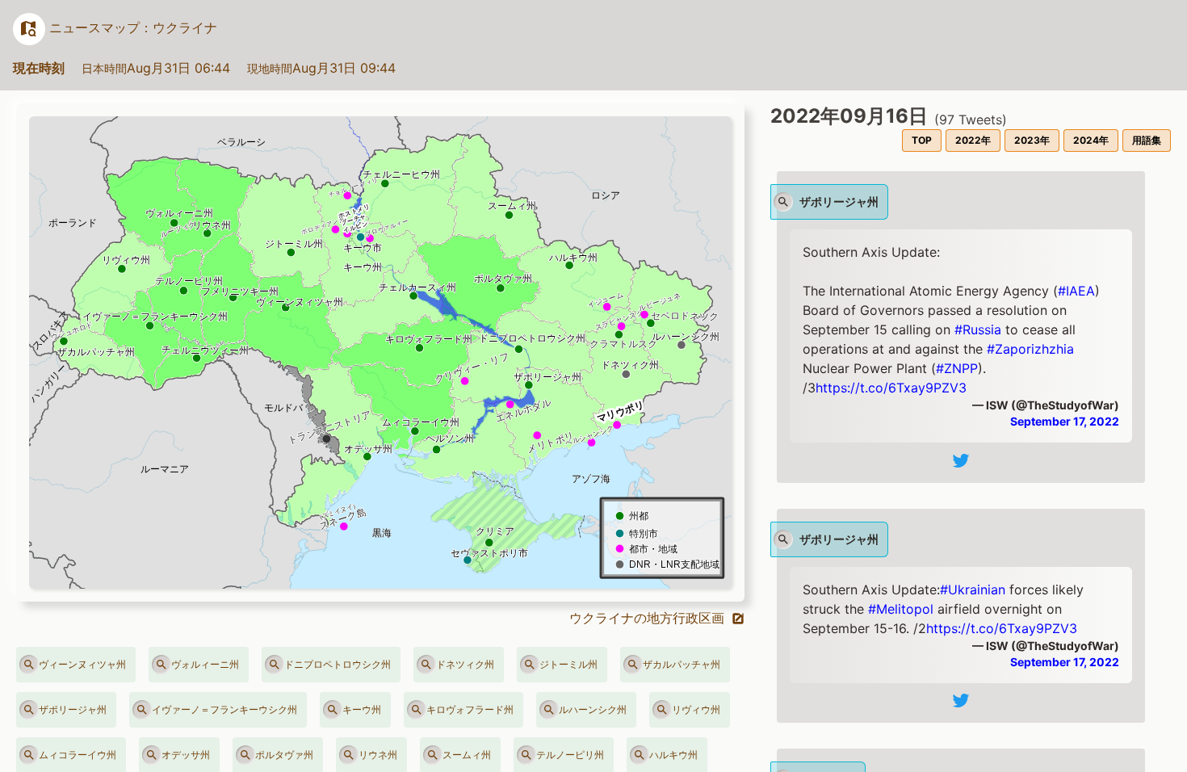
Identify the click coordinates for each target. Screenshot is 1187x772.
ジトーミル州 (568, 664)
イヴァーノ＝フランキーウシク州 (224, 709)
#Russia (977, 329)
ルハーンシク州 (593, 709)
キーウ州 (361, 709)
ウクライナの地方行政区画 (648, 618)
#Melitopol (900, 609)
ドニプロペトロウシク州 (337, 664)
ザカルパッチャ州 (681, 664)
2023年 (1032, 140)
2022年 (973, 140)
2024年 (1091, 140)
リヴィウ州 (696, 709)
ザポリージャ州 (73, 709)
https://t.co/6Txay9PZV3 (891, 388)
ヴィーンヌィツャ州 (82, 664)
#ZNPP (957, 368)
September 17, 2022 (1064, 421)
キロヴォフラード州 (470, 709)
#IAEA (1076, 291)
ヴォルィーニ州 (205, 664)
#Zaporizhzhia (1030, 349)
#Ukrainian (972, 589)
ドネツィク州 (465, 664)
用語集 (1146, 140)
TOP (922, 140)
